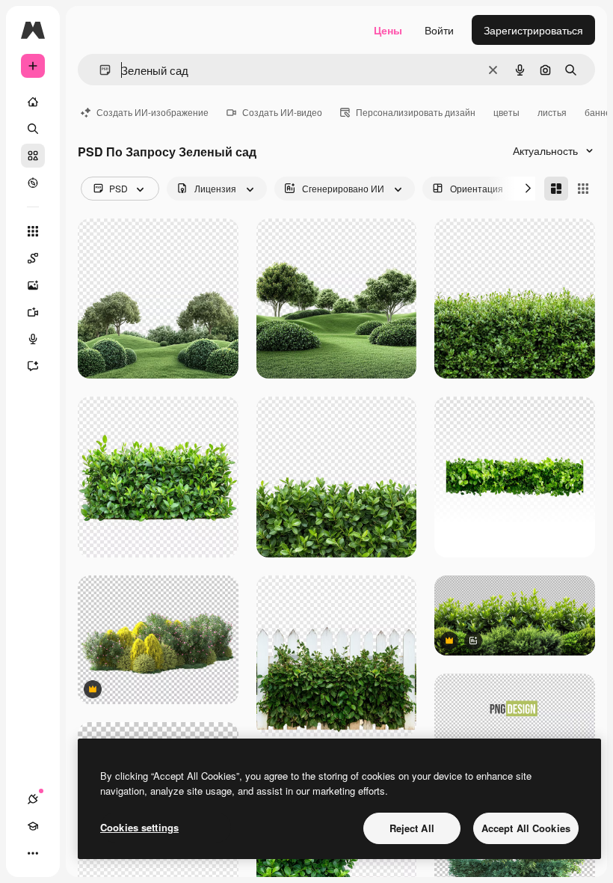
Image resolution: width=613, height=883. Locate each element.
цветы (506, 112)
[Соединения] (33, 799)
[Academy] (33, 826)
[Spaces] (33, 258)
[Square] (583, 189)
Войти (439, 29)
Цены (388, 29)
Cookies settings (139, 827)
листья (552, 112)
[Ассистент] (33, 366)
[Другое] (33, 853)
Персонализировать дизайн (415, 112)
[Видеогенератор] (33, 312)
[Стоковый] (33, 156)
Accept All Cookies (525, 828)
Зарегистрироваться (533, 29)
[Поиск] (33, 129)
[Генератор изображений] (33, 285)
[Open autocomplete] (99, 70)
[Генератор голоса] (33, 339)
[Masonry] (556, 189)
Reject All (411, 828)
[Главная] (33, 102)
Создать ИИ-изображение (152, 112)
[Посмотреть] (33, 183)
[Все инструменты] (33, 231)
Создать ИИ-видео (282, 112)
